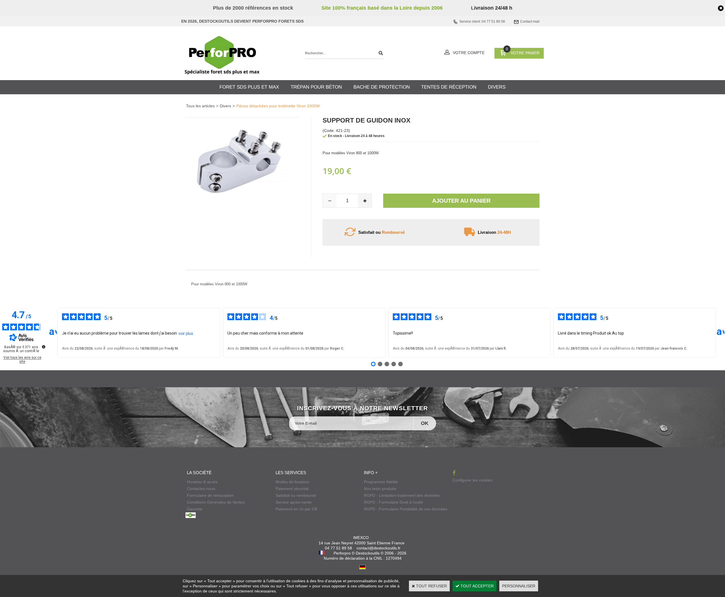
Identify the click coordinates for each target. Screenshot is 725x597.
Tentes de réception (448, 87)
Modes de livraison (292, 482)
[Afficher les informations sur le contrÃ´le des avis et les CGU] (43, 346)
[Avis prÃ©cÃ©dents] (53, 333)
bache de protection (381, 87)
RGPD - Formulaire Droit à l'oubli (393, 502)
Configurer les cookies (472, 480)
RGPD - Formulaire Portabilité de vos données (405, 509)
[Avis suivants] (720, 333)
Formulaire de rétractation (210, 495)
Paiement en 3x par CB (296, 509)
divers (497, 87)
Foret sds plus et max (249, 87)
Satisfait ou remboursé (296, 495)
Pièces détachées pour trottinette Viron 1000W (278, 106)
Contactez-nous (201, 488)
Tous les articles (200, 106)
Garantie (194, 509)
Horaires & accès (202, 482)
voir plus (185, 333)
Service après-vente (294, 502)
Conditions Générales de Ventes (216, 502)
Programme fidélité (381, 482)
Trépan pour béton (316, 87)
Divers (225, 106)
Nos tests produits (380, 488)
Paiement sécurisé (292, 488)
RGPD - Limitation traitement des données (402, 495)
